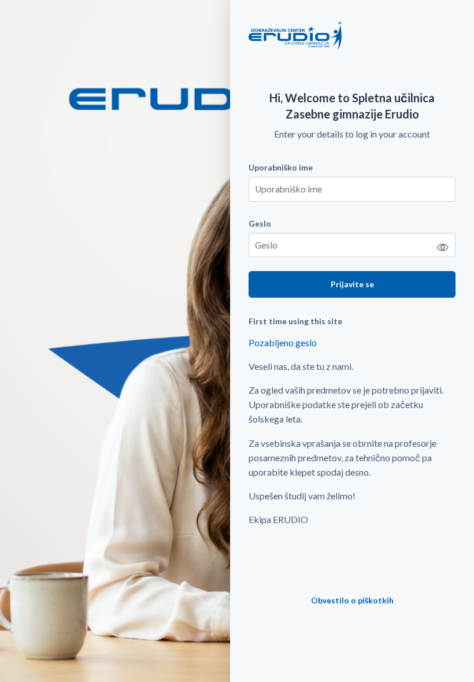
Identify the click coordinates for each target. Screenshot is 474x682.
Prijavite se (352, 284)
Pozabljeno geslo (283, 342)
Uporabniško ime (281, 167)
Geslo (260, 223)
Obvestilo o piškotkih (352, 600)
